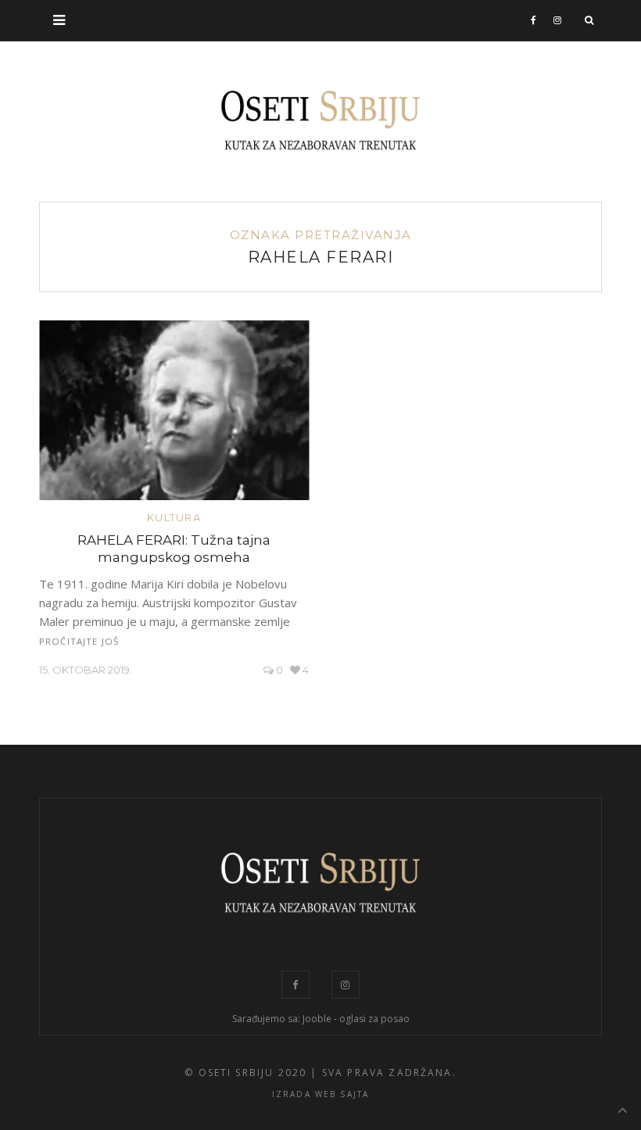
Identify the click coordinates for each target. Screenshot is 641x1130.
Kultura (174, 517)
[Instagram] (558, 20)
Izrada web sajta (321, 1094)
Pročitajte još (79, 641)
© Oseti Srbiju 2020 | (250, 1072)
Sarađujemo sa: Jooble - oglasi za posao (321, 1018)
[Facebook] (534, 20)
